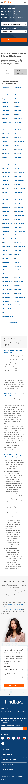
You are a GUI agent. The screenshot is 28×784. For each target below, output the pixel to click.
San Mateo (18, 192)
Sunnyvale (18, 239)
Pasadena (18, 114)
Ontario (17, 95)
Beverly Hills (7, 114)
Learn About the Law (7, 591)
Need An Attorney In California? (11, 394)
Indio (5, 243)
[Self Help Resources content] (25, 759)
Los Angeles (7, 274)
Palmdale (18, 110)
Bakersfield (6, 102)
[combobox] (14, 24)
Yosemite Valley (20, 297)
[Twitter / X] (13, 738)
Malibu (5, 278)
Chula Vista (6, 145)
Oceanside (18, 91)
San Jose (17, 184)
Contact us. (19, 714)
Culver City (6, 173)
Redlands (18, 138)
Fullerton (6, 219)
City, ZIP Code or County (8, 28)
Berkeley (6, 110)
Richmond (18, 149)
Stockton (18, 235)
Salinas (17, 165)
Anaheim (6, 91)
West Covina (19, 281)
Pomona (17, 126)
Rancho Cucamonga (20, 130)
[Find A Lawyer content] (25, 754)
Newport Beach (8, 316)
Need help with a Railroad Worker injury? (13, 351)
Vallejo (17, 254)
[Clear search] (22, 669)
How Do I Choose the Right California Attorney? (13, 456)
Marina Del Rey (8, 281)
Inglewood (6, 246)
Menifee (5, 285)
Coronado (6, 165)
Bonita (5, 118)
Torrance (18, 250)
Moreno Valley (7, 305)
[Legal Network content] (25, 769)
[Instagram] (18, 738)
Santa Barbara (19, 200)
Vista (16, 274)
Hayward (6, 231)
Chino (5, 141)
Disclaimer (16, 778)
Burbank (6, 126)
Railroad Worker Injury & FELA (19, 47)
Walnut (17, 278)
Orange (17, 99)
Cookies (5, 779)
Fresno (5, 215)
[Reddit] (24, 738)
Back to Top (15, 695)
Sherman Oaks (19, 223)
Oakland (18, 87)
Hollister (6, 235)
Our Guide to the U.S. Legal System (11, 609)
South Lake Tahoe (20, 231)
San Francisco (19, 180)
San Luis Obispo (20, 188)
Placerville (18, 118)
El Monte (6, 184)
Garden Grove (7, 223)
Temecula (18, 243)
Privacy (9, 778)
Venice (17, 258)
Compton (6, 153)
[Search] (25, 2)
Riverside (18, 153)
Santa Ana (18, 196)
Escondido (6, 196)
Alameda (6, 87)
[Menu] (2, 2)
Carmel (5, 138)
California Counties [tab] (20, 72)
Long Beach (7, 270)
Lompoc (5, 266)
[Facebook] (2, 738)
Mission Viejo (7, 289)
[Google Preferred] (2, 743)
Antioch (5, 95)
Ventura (17, 262)
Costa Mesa (6, 169)
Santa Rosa (18, 219)
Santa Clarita (19, 208)
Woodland (18, 289)
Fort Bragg (6, 208)
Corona (5, 161)
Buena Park (7, 122)
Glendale (6, 227)
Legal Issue (4, 21)
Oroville (17, 102)
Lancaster (6, 262)
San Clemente (19, 173)
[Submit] (25, 728)
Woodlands (18, 293)
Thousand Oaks (20, 246)
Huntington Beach (8, 239)
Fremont (6, 211)
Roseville (18, 157)
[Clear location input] (25, 31)
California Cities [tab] (7, 72)
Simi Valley (18, 227)
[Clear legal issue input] (25, 24)
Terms (3, 778)
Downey (5, 180)
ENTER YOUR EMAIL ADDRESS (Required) (12, 725)
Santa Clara (18, 204)
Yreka (17, 301)
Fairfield (5, 200)
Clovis (5, 149)
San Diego (18, 176)
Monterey (6, 301)
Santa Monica (19, 215)
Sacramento (19, 161)
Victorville (18, 266)
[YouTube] (8, 738)
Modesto (6, 293)
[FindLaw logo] (9, 2)
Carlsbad (6, 134)
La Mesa (5, 258)
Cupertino (6, 176)
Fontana (6, 204)
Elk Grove (6, 188)
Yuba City (18, 305)
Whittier (17, 285)
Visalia (17, 270)
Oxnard (17, 106)
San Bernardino (20, 169)
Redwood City (19, 141)
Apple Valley (7, 99)
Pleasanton (18, 122)
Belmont (6, 106)
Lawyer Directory (5, 47)
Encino (5, 192)
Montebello (6, 297)
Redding (17, 134)
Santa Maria (19, 211)
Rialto (17, 145)
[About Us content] (25, 749)
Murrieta (6, 313)
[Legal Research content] (25, 764)
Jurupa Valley (7, 254)
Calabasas (6, 130)
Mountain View (8, 309)
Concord (5, 157)
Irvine (5, 250)
